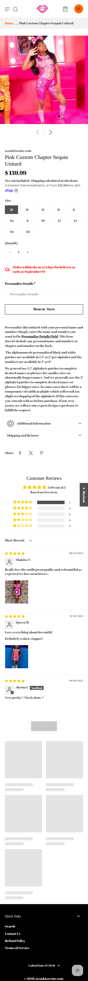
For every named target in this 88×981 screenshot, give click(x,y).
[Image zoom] (44, 80)
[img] (15, 553)
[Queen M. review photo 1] (16, 656)
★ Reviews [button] (84, 494)
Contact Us (13, 934)
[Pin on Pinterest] (41, 453)
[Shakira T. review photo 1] (16, 592)
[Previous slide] (37, 132)
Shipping (38, 181)
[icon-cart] (65, 9)
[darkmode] (78, 8)
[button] (44, 309)
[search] (15, 9)
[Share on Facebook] (20, 453)
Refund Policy (15, 941)
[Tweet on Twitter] (30, 453)
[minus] (10, 252)
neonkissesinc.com (49, 979)
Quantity (11, 243)
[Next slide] (50, 132)
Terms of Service (17, 948)
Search (10, 926)
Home (9, 23)
